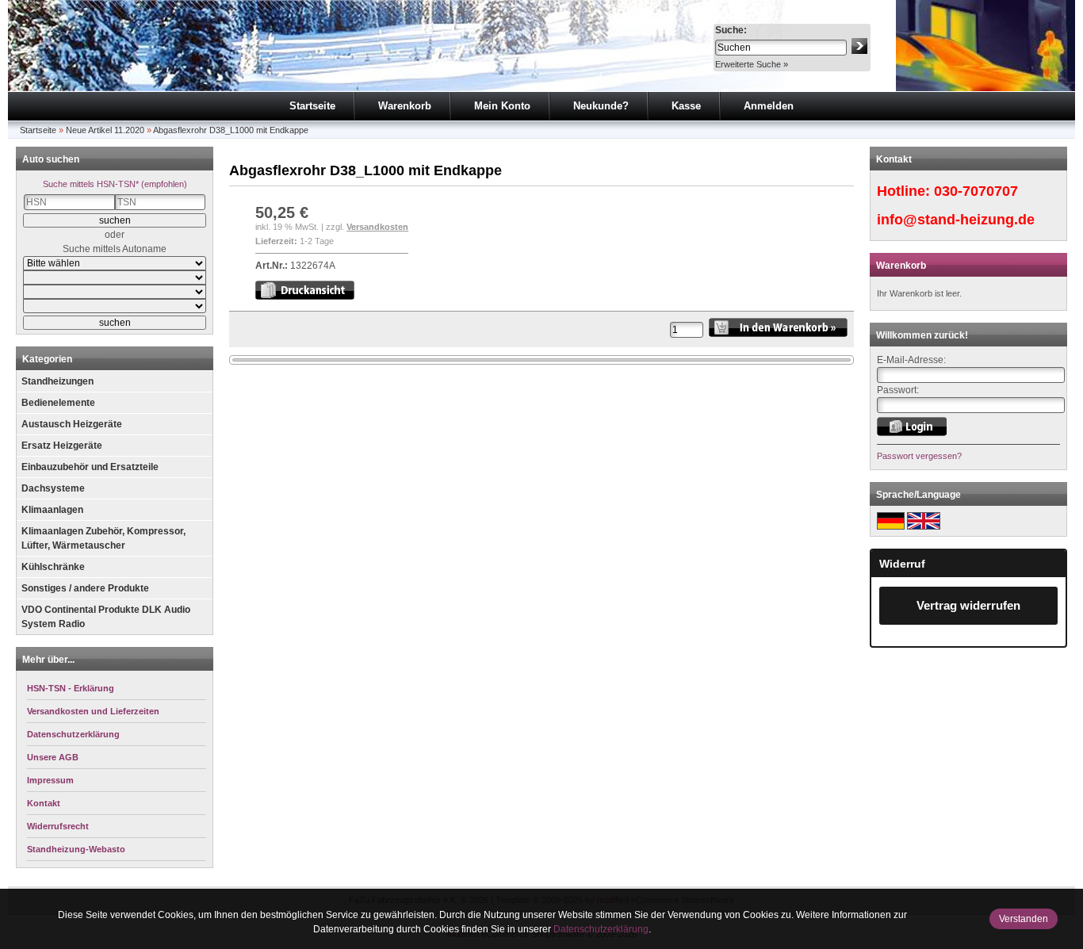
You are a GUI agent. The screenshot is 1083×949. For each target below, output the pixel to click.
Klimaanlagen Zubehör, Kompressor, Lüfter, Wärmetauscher (103, 538)
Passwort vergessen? (919, 456)
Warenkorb (404, 106)
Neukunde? (601, 106)
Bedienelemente (58, 402)
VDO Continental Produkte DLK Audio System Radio (105, 616)
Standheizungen (57, 381)
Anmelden (769, 106)
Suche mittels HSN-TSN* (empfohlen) (115, 184)
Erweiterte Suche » (751, 64)
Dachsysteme (53, 488)
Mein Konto (502, 106)
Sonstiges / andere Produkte (85, 588)
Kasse (686, 106)
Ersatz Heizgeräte (61, 445)
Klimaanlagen (52, 509)
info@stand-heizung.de (956, 220)
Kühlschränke (53, 566)
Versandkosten (377, 227)
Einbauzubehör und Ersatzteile (90, 467)
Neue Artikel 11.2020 (105, 130)
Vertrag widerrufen (968, 605)
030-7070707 (976, 191)
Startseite (312, 106)
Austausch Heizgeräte (71, 424)
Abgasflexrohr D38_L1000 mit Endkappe (230, 130)
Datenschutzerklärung (601, 929)
